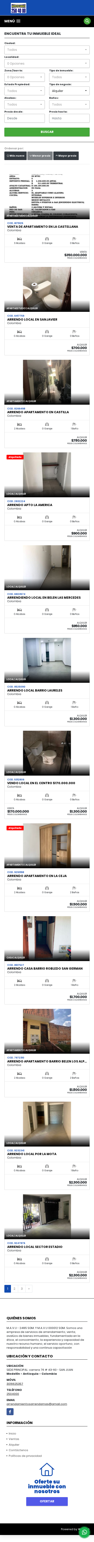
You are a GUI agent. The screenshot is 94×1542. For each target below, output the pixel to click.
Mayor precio (67, 155)
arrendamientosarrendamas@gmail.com (37, 1404)
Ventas (14, 1439)
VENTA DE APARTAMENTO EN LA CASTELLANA (42, 226)
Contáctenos (18, 1450)
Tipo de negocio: (60, 84)
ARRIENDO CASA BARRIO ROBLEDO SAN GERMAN (45, 968)
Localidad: (11, 57)
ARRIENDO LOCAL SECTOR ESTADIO (35, 1247)
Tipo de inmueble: (61, 70)
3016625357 (15, 1384)
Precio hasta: (58, 111)
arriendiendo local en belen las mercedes (44, 597)
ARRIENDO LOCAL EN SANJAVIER (32, 319)
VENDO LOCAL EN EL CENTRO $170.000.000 (41, 783)
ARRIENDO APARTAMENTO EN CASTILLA (38, 412)
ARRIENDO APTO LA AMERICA (29, 505)
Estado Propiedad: (17, 84)
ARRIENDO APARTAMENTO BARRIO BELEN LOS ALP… (47, 1061)
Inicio (12, 1433)
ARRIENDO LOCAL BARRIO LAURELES (34, 690)
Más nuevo (16, 155)
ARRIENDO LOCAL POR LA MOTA (31, 1154)
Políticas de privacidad (25, 1456)
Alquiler (14, 1445)
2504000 (13, 1394)
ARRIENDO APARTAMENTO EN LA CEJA (37, 876)
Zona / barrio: (13, 70)
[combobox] (47, 50)
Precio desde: (13, 111)
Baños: (54, 98)
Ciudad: (9, 43)
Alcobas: (10, 98)
